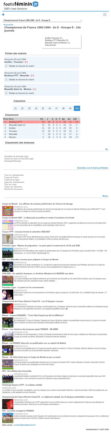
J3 (29, 108)
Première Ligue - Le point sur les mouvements (23, 287)
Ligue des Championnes (14, 182)
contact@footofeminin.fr (25, 425)
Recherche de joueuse (13, 189)
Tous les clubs (10, 184)
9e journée (8, 25)
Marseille (24, 75)
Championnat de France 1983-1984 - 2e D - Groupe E (27, 20)
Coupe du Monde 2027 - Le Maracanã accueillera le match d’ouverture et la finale (38, 218)
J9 (70, 108)
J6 (50, 108)
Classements (50, 45)
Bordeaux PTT (11, 75)
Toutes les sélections (13, 187)
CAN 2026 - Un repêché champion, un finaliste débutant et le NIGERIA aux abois (38, 273)
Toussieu (18, 62)
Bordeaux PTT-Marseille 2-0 (56, 40)
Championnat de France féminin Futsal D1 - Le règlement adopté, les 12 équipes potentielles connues (47, 397)
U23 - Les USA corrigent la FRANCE (18, 411)
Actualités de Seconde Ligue (16, 156)
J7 (56, 108)
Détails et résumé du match (21, 66)
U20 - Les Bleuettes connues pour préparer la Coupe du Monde (30, 259)
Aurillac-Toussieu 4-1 (53, 38)
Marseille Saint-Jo (13, 89)
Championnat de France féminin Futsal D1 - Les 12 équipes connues (32, 301)
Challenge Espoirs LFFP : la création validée (22, 385)
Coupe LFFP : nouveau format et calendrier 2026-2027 (26, 232)
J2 (22, 108)
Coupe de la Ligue (11, 180)
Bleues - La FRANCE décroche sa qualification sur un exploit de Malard (34, 343)
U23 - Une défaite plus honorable (16, 371)
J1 (15, 108)
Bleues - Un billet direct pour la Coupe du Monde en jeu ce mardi (31, 357)
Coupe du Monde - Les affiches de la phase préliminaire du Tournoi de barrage (37, 204)
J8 (63, 108)
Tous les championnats (14, 175)
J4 (36, 108)
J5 (43, 108)
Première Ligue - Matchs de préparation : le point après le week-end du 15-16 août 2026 (41, 246)
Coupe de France (11, 177)
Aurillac (8, 62)
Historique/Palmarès (12, 161)
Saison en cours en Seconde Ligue (19, 159)
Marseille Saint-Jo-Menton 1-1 (57, 43)
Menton (27, 89)
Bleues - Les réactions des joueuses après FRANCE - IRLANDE (30, 329)
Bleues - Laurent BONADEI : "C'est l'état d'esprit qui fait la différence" (33, 315)
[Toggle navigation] (105, 14)
